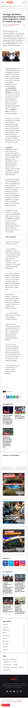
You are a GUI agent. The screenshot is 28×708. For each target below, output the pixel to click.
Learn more (17, 701)
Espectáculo (14, 630)
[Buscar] (26, 2)
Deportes (14, 624)
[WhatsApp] (14, 397)
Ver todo (23, 404)
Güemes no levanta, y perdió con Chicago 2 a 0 (20, 417)
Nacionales (10, 11)
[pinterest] (21, 691)
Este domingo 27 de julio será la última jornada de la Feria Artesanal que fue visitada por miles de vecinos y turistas (20, 587)
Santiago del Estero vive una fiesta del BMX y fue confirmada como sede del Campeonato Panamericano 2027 (7, 442)
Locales (14, 638)
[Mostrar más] (20, 397)
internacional (14, 635)
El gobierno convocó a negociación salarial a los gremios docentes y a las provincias (20, 609)
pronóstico (14, 649)
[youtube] (14, 691)
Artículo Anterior (6, 468)
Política (14, 646)
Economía (14, 627)
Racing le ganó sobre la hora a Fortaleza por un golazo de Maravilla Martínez (8, 608)
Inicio (4, 11)
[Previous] (24, 6)
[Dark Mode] (22, 2)
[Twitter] (10, 397)
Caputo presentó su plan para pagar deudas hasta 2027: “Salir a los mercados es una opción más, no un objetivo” (8, 420)
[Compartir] (24, 25)
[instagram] (17, 691)
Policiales (14, 644)
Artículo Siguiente (21, 468)
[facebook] (7, 691)
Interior (14, 632)
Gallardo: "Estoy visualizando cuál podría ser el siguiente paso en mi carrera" (13, 6)
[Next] (26, 6)
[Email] (17, 397)
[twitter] (10, 691)
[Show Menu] (2, 2)
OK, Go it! (5, 705)
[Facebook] (7, 397)
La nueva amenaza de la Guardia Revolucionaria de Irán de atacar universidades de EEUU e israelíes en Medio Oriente (8, 588)
